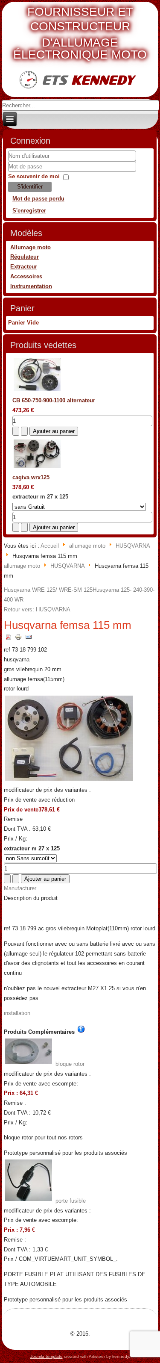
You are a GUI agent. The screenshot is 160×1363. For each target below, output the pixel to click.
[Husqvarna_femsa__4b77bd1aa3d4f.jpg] (69, 780)
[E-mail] (28, 640)
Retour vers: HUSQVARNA (37, 609)
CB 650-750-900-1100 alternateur (53, 400)
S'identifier (30, 186)
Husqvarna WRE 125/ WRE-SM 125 (48, 590)
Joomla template (46, 1356)
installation (17, 1013)
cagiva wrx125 (30, 477)
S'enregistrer (29, 210)
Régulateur (24, 257)
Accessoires (26, 276)
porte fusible (70, 1201)
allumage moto (87, 546)
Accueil (50, 546)
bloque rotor (69, 1064)
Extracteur (23, 266)
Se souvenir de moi (34, 176)
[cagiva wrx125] (37, 467)
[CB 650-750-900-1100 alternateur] (37, 391)
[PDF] (9, 640)
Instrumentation (31, 286)
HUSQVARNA (133, 546)
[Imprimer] (18, 640)
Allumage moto (30, 247)
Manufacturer (20, 888)
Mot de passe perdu (38, 198)
